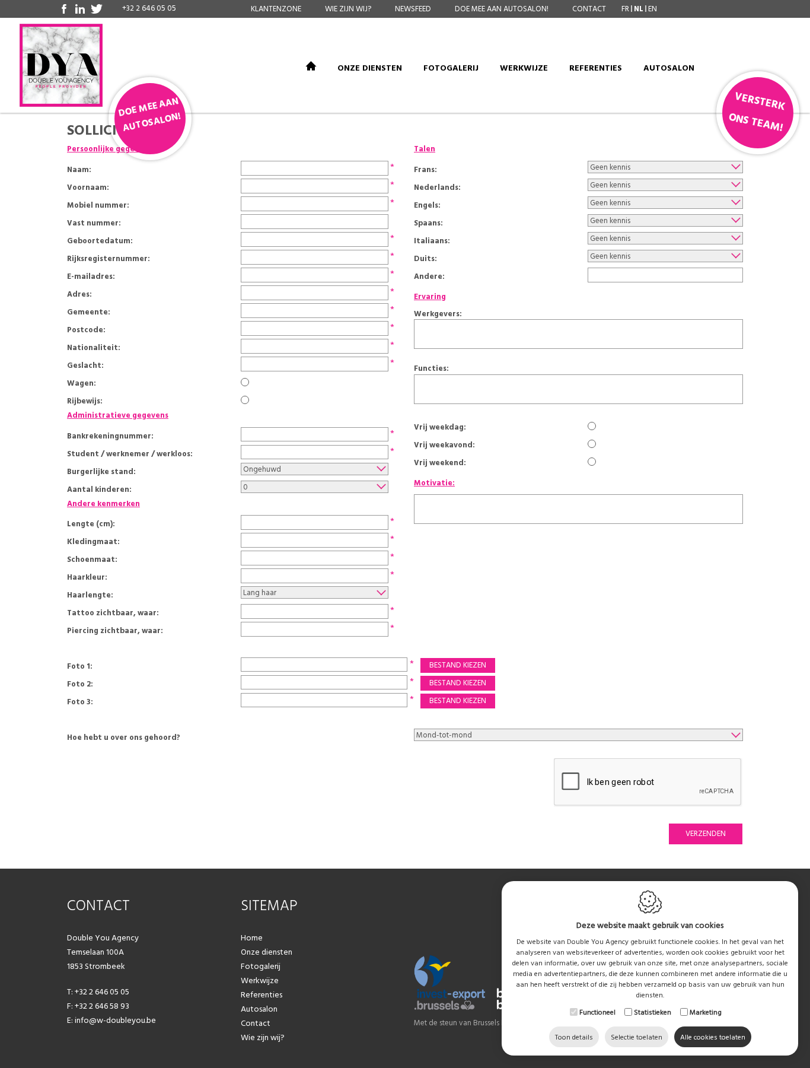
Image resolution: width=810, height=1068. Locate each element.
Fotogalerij (451, 68)
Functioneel (597, 1012)
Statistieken (652, 1012)
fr (625, 8)
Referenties (595, 68)
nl (638, 8)
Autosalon (668, 68)
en (652, 8)
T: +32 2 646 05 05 (98, 991)
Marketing (706, 1012)
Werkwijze (524, 68)
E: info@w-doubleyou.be (111, 1020)
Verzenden (705, 833)
